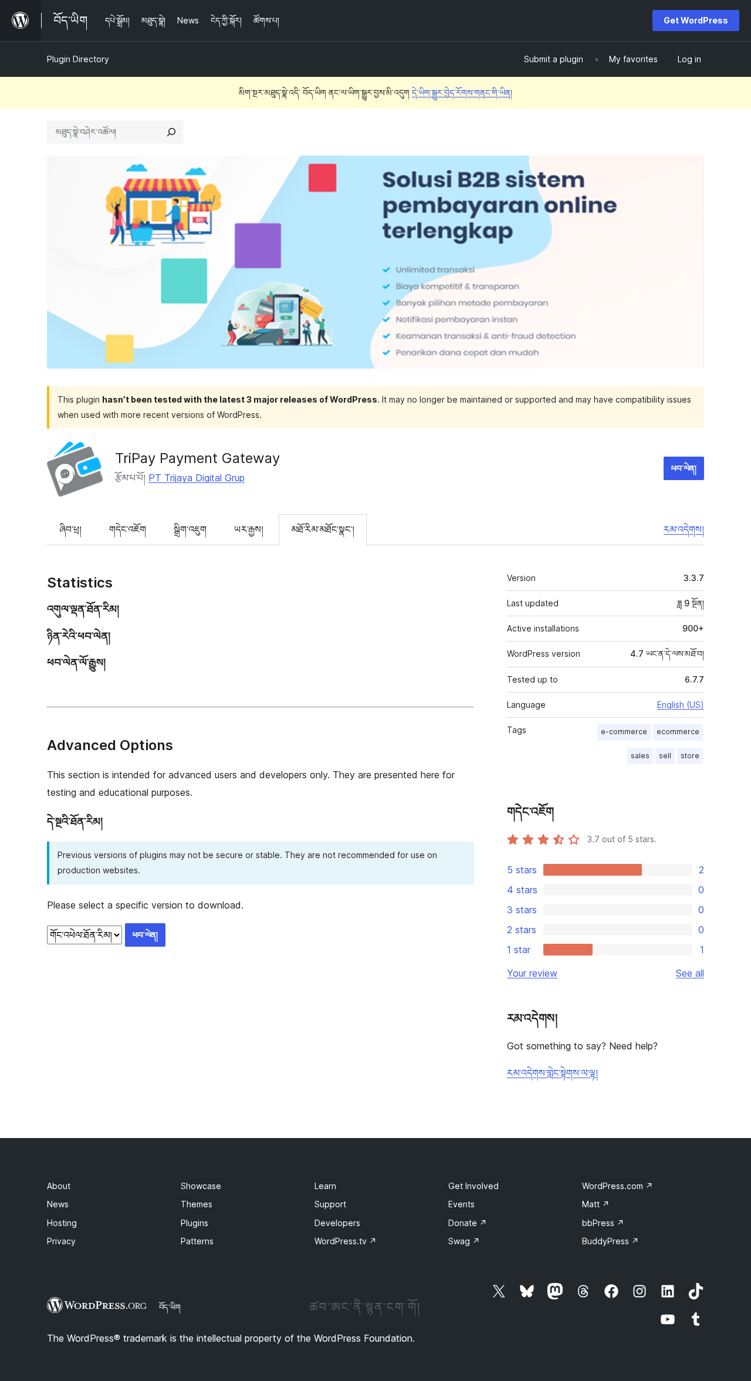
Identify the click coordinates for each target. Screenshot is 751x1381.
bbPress (603, 1223)
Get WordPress (696, 20)
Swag (464, 1241)
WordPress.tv (345, 1241)
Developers (337, 1223)
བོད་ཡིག (170, 1307)
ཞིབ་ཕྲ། (70, 529)
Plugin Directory (78, 59)
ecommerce (678, 731)
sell (665, 755)
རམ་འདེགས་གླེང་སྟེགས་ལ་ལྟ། (552, 1073)
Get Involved (473, 1186)
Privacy (61, 1241)
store (690, 755)
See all (690, 973)
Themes (196, 1204)
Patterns (197, 1241)
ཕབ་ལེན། (683, 468)
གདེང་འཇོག (127, 529)
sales (640, 755)
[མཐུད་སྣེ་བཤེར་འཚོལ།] (171, 132)
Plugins (194, 1223)
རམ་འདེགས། (684, 529)
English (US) (680, 705)
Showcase (201, 1186)
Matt (596, 1204)
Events (461, 1204)
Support (330, 1204)
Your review (532, 973)
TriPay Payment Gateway (197, 458)
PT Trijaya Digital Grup (196, 478)
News (58, 1204)
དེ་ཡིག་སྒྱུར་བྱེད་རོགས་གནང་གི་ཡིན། (462, 92)
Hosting (62, 1223)
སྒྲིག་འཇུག (190, 529)
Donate (467, 1223)
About (58, 1186)
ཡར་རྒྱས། (248, 529)
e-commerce (624, 731)
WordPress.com (617, 1186)
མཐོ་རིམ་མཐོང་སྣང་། (322, 529)
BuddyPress (610, 1241)
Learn (325, 1186)
